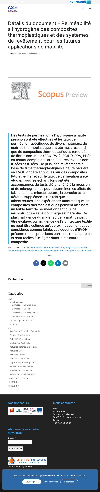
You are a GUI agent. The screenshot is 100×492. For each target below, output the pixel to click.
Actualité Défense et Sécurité (23, 347)
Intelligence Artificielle (20, 343)
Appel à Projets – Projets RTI (23, 362)
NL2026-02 (13, 382)
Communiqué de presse (21, 320)
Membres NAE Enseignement (25, 312)
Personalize (69, 482)
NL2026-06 (13, 386)
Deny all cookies (51, 482)
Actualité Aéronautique (20, 339)
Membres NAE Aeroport (23, 316)
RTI (9, 328)
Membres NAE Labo (21, 309)
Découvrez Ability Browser (20, 466)
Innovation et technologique (29, 53)
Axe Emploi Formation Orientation (25, 331)
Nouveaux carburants (18, 378)
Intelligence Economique (21, 370)
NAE (10, 299)
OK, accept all (32, 482)
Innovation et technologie (21, 366)
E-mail (12, 438)
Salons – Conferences (20, 335)
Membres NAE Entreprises (24, 305)
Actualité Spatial (17, 354)
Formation (14, 324)
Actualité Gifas (16, 351)
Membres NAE (16, 302)
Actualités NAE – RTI (19, 358)
